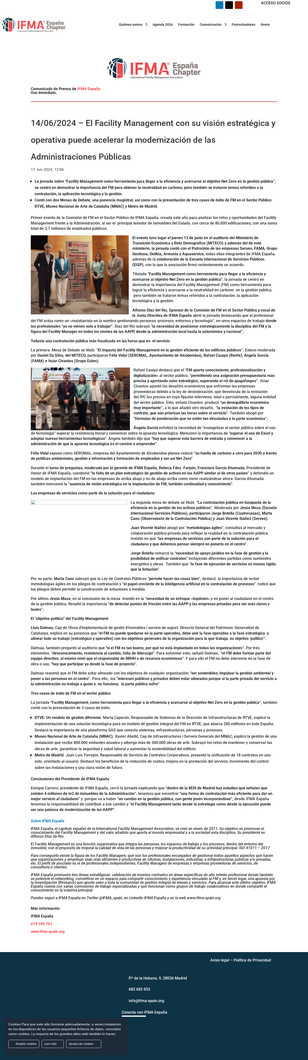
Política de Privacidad (252, 960)
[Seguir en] (135, 1025)
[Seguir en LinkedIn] (219, 5)
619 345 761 (41, 924)
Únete (265, 24)
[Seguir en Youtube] (239, 5)
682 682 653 (139, 989)
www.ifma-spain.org (48, 931)
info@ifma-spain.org (146, 1000)
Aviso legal (219, 960)
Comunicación (211, 24)
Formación (186, 24)
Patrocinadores (243, 24)
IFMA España (88, 89)
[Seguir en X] (229, 5)
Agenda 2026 (163, 24)
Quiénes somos (130, 24)
